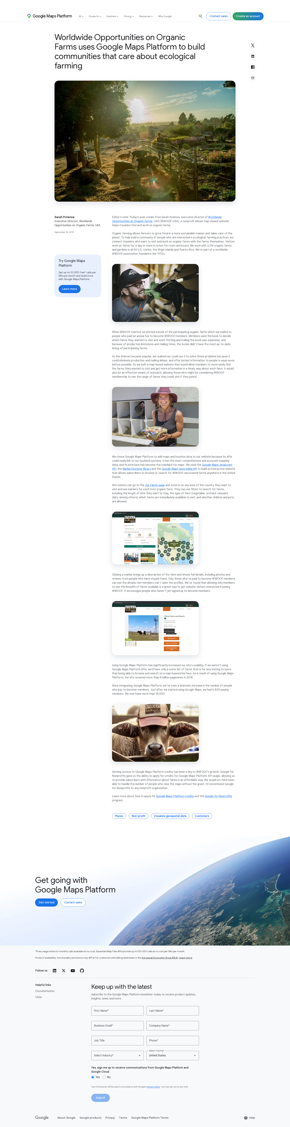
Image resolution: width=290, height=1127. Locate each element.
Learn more (185, 957)
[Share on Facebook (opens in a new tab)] (252, 67)
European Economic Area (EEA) (160, 957)
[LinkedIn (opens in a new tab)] (54, 971)
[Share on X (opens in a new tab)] (252, 45)
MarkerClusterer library (137, 469)
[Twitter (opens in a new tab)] (64, 971)
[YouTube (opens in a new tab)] (73, 971)
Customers (202, 816)
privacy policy (153, 1086)
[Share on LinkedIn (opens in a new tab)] (252, 56)
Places (119, 816)
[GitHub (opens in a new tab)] (82, 971)
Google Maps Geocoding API (179, 469)
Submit (100, 1098)
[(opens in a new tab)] (42, 1117)
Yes (98, 1077)
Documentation (45, 991)
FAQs (38, 997)
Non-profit (138, 816)
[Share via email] (252, 78)
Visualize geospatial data (170, 816)
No (109, 1077)
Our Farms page (155, 485)
